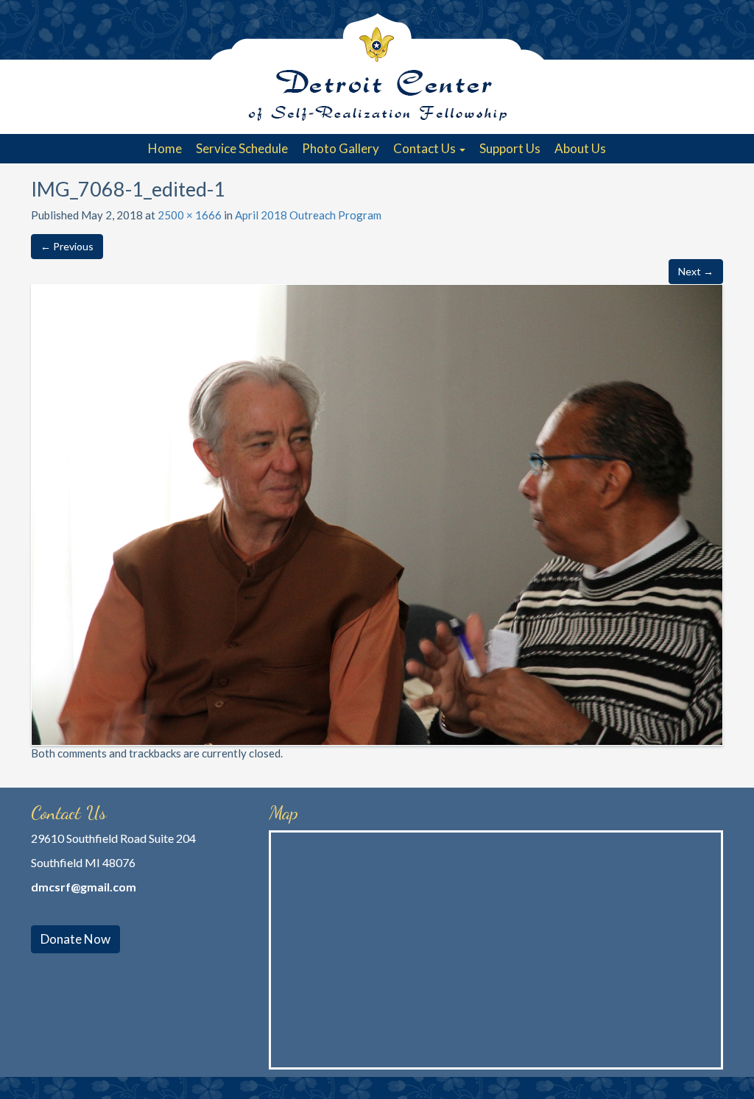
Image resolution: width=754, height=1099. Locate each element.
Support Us (509, 148)
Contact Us (425, 148)
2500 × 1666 (190, 215)
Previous (67, 246)
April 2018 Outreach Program (308, 215)
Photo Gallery (340, 148)
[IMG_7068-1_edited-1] (377, 513)
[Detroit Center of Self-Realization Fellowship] (377, 67)
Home (165, 148)
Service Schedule (242, 148)
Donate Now (75, 939)
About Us (580, 148)
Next (696, 271)
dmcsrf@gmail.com (83, 887)
